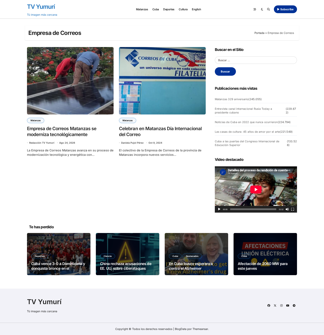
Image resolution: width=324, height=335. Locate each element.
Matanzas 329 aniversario (232, 99)
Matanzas (142, 9)
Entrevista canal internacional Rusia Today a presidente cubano (243, 110)
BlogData (180, 329)
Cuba (155, 9)
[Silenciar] (287, 209)
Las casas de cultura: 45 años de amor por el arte (247, 131)
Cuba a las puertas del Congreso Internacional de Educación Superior (247, 143)
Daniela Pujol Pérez (132, 142)
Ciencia (108, 256)
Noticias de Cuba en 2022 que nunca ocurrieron (246, 122)
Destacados (192, 256)
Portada (259, 33)
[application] (256, 189)
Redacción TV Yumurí (41, 142)
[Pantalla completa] (292, 209)
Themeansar (200, 329)
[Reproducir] (219, 209)
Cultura (183, 9)
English (196, 9)
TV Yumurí (41, 6)
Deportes (168, 9)
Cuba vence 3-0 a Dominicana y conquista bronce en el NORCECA (58, 268)
